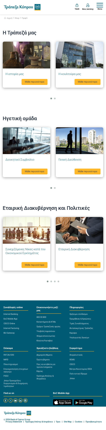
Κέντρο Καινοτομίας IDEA (81, 369)
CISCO (72, 364)
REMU (72, 359)
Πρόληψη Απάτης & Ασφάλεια (45, 377)
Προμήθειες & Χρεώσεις (80, 319)
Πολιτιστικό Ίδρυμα (78, 374)
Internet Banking (11, 314)
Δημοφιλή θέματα (44, 355)
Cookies (78, 422)
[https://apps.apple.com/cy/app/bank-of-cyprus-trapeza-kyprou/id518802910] (62, 402)
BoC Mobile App (10, 319)
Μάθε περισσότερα (26, 65)
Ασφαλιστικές (76, 355)
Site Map (67, 422)
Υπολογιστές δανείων (79, 338)
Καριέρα (73, 333)
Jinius (72, 378)
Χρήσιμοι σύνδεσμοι (79, 314)
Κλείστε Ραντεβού (45, 341)
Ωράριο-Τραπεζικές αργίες (48, 326)
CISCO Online (9, 323)
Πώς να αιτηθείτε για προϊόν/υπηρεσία (46, 365)
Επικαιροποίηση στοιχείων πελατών (16, 370)
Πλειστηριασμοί (11, 364)
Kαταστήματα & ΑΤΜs (46, 322)
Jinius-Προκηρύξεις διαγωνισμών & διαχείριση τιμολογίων (16, 383)
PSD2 (6, 376)
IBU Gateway (9, 333)
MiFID (6, 359)
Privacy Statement (14, 422)
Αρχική (9, 18)
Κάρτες (40, 371)
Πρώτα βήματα (43, 359)
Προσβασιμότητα (94, 422)
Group (17, 18)
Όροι (58, 422)
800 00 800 (41, 317)
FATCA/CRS (9, 355)
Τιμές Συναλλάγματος (79, 323)
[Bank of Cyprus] (22, 7)
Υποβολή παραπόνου (46, 331)
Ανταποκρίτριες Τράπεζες (81, 328)
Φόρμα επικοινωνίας (46, 336)
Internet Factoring (11, 328)
